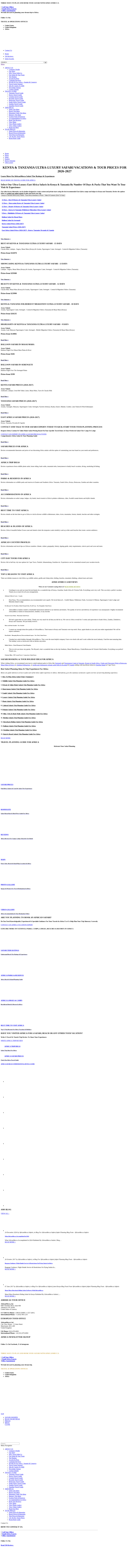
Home (7, 54)
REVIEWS (5, 834)
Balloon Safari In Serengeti (11, 220)
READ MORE (5, 738)
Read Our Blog (14, 127)
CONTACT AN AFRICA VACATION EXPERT (17, 925)
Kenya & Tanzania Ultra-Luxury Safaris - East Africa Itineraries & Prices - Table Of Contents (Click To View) (33, 195)
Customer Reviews (15, 80)
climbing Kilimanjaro (23, 665)
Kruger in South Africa (92, 663)
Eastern (7, 159)
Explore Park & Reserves (17, 117)
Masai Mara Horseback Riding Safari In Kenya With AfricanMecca (24, 1290)
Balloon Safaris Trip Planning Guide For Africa (19, 726)
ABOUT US (9, 68)
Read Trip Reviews (15, 120)
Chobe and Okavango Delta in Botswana (113, 663)
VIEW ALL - (5, 1213)
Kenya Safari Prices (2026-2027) (13, 224)
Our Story (12, 71)
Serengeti (58, 663)
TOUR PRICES (10, 129)
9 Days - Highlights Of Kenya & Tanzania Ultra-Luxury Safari (23, 213)
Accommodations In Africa (17, 118)
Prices (7, 155)
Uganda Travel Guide (16, 97)
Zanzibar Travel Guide (16, 106)
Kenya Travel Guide (15, 95)
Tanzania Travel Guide (16, 93)
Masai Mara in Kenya (8, 665)
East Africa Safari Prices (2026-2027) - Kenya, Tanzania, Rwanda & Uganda (28, 230)
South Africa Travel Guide (17, 102)
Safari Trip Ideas (14, 109)
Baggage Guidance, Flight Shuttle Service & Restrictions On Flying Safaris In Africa (29, 1263)
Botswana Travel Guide (16, 100)
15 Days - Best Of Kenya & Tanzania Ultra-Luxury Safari (21, 200)
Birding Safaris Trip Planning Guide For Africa (19, 718)
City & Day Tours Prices (17, 136)
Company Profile (14, 69)
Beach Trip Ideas (14, 111)
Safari (7, 157)
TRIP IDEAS (9, 107)
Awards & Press (14, 78)
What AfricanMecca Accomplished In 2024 (17, 1236)
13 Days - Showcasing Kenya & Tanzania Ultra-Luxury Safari (23, 203)
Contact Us (8, 50)
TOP (2, 1414)
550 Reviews (9, 56)
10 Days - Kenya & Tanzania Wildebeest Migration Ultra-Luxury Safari (26, 210)
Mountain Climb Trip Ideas (17, 113)
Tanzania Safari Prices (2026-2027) (14, 227)
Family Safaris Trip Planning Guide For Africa (18, 693)
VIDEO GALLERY (8, 909)
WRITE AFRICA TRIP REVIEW (12, 1040)
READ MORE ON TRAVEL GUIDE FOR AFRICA (18, 180)
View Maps (12, 122)
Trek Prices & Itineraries (16, 135)
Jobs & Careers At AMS (16, 86)
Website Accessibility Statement (50, 1410)
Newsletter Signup (15, 88)
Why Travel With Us (15, 73)
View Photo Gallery (15, 124)
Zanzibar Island (101, 665)
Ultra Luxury (9, 162)
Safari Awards (9, 59)
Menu (3, 64)
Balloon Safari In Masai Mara (12, 217)
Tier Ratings (13, 77)
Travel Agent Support (16, 84)
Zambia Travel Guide (15, 104)
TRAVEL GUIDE (11, 91)
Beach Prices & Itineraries (17, 133)
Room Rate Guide (14, 138)
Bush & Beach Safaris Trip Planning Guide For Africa (21, 734)
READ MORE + (10, 1242)
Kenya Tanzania (10, 161)
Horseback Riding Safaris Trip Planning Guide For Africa (23, 722)
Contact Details (14, 89)
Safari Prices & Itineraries (17, 131)
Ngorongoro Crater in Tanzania (74, 663)
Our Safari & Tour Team (16, 75)
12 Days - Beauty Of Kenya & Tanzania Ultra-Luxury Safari (22, 206)
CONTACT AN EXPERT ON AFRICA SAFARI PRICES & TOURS (23, 434)
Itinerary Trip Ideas (15, 115)
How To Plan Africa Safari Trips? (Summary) (18, 677)
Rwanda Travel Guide (16, 98)
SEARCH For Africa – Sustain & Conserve (23, 82)
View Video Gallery (15, 126)
